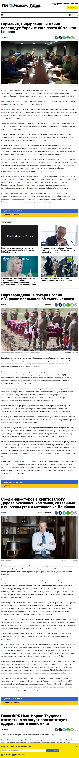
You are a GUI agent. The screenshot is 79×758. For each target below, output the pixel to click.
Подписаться (39, 390)
